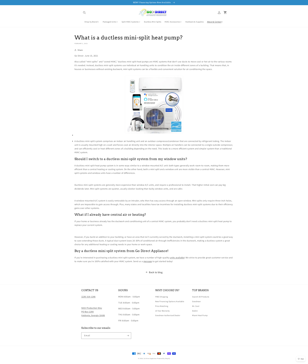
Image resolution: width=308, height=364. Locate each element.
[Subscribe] (128, 335)
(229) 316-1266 (88, 296)
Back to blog (155, 272)
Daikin (195, 311)
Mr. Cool (195, 306)
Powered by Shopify (163, 358)
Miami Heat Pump (200, 315)
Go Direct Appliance (150, 358)
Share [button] (80, 50)
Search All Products (200, 297)
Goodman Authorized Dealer (167, 315)
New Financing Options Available (169, 301)
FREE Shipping (161, 297)
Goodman (196, 301)
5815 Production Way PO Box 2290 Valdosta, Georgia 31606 (93, 311)
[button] (84, 12)
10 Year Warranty (162, 311)
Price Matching (161, 306)
